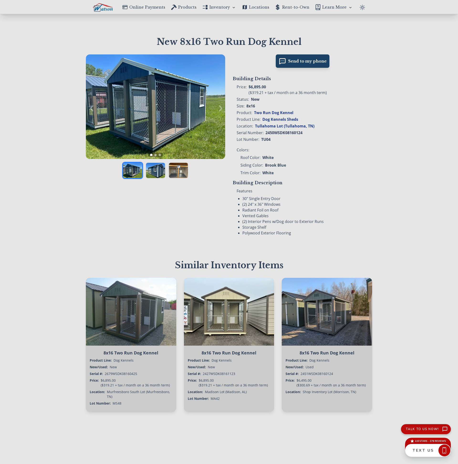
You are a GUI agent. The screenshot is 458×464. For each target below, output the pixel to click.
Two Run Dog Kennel (273, 112)
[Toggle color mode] (362, 7)
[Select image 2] (155, 170)
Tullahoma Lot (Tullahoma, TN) (284, 126)
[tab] (151, 155)
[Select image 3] (178, 170)
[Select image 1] (132, 170)
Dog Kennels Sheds (280, 119)
